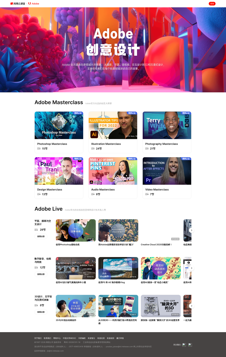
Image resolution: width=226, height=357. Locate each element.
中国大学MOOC (69, 338)
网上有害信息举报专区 (142, 346)
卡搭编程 (82, 338)
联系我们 (47, 338)
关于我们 (38, 338)
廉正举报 (120, 338)
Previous (54, 234)
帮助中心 (57, 338)
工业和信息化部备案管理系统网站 (96, 342)
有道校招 (110, 338)
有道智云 (91, 338)
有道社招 (101, 338)
